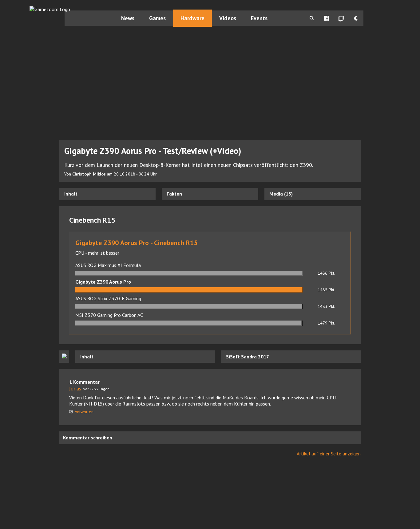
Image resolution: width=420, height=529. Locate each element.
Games (157, 18)
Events (259, 18)
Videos (227, 18)
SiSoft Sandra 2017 (247, 356)
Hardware (192, 18)
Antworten (83, 411)
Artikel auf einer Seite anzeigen (329, 453)
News (127, 18)
